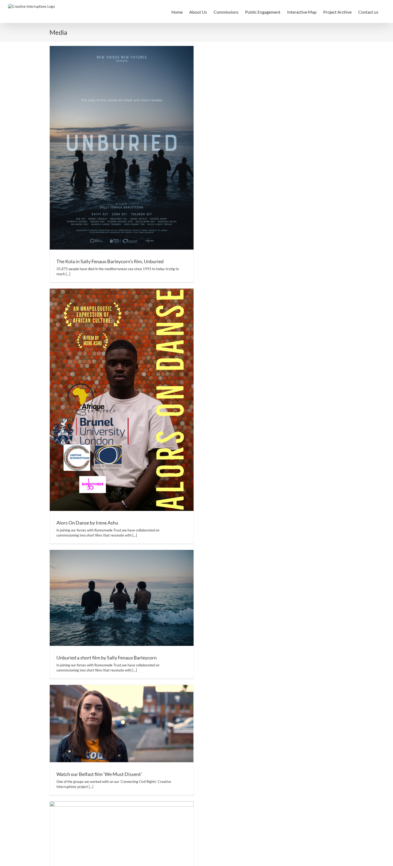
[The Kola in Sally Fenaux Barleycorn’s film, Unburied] (122, 148)
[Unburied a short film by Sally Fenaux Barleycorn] (122, 598)
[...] (68, 274)
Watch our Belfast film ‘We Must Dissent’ (99, 774)
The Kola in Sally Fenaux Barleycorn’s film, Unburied (110, 261)
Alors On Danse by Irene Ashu (87, 523)
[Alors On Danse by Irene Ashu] (122, 400)
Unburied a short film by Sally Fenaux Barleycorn (106, 658)
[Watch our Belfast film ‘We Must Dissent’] (122, 723)
